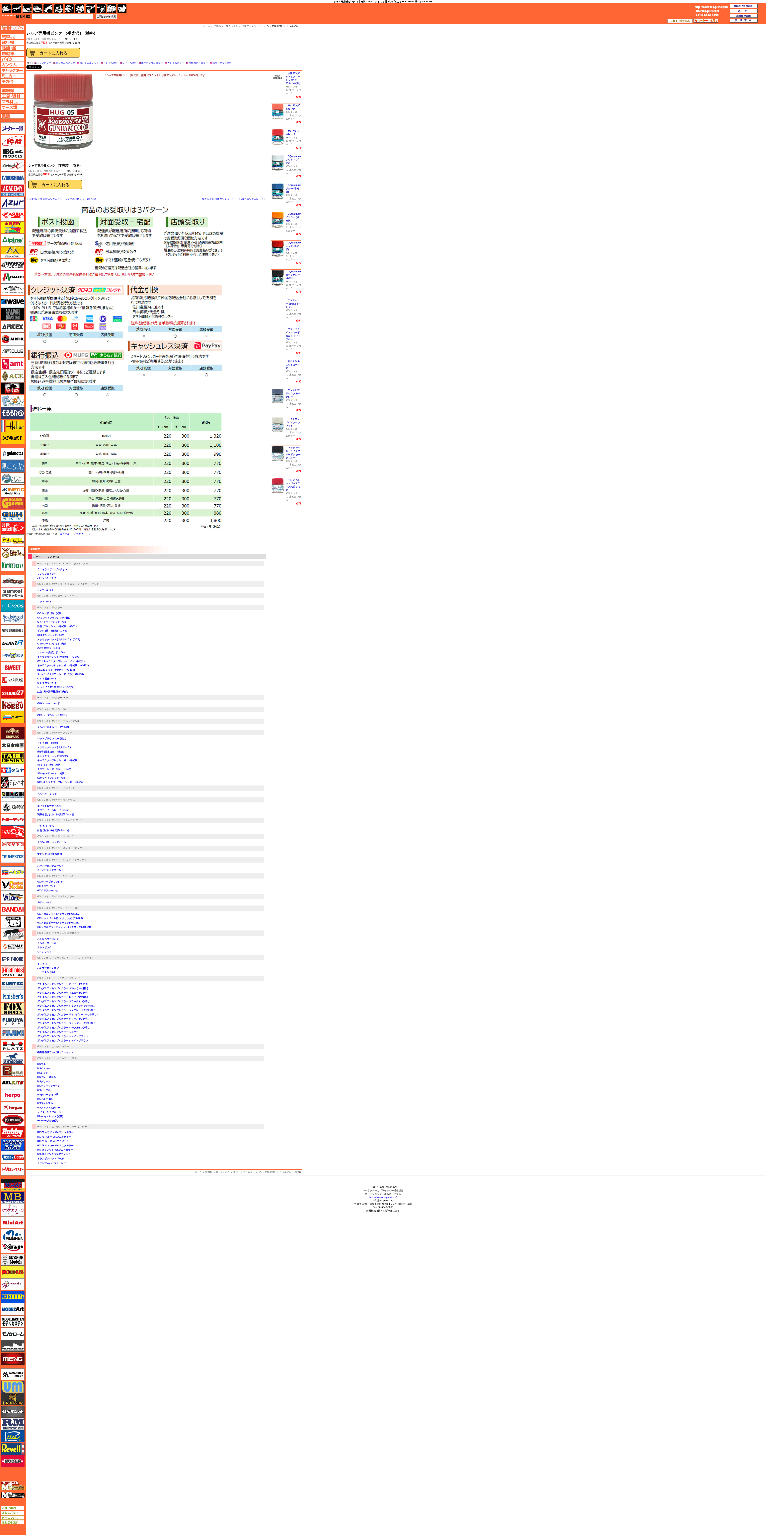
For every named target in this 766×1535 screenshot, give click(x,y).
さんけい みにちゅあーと (13, 593)
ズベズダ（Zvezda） (13, 717)
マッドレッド (44, 601)
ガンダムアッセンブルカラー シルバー (58, 1032)
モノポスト (13, 1346)
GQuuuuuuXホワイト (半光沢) (293, 160)
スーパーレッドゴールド (50, 870)
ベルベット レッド (47, 793)
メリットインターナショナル (13, 1284)
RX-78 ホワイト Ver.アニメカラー (55, 1132)
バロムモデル (13, 897)
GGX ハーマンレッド (48, 703)
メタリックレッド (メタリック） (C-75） (59, 639)
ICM (13, 141)
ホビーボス (13, 1157)
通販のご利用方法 (744, 6)
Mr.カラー (57, 607)
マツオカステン (13, 1210)
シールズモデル (13, 618)
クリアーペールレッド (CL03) (53, 810)
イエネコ (42, 963)
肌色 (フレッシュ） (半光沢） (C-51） (57, 626)
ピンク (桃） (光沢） (48, 743)
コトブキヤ (13, 565)
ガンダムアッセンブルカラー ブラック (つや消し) (63, 1001)
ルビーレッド (44, 902)
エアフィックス (13, 339)
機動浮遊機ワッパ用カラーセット (55, 1052)
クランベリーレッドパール (51, 842)
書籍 (121, 8)
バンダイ (13, 909)
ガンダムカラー (175, 63)
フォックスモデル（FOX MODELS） (13, 1009)
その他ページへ (12, 81)
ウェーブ (13, 302)
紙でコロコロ (13, 466)
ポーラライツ (13, 1120)
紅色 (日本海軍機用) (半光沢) (52, 691)
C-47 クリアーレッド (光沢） (53, 622)
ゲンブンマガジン (13, 540)
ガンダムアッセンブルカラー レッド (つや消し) (62, 997)
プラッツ (13, 1046)
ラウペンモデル (13, 1424)
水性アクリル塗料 (222, 63)
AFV (12, 36)
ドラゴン (13, 844)
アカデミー (13, 190)
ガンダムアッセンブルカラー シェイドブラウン (62, 1040)
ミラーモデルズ (13, 1260)
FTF (13, 388)
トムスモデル (13, 832)
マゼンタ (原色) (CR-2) (49, 854)
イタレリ (13, 277)
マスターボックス (13, 1198)
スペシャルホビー (13, 705)
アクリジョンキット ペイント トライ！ (73, 957)
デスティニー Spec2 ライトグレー (293, 304)
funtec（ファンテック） (13, 984)
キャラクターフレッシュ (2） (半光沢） (58, 760)
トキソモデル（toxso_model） (13, 807)
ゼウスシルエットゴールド (293, 364)
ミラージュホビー (13, 1247)
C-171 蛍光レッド (47, 678)
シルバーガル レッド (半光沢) (53, 727)
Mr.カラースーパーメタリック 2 (69, 860)
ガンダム (69, 8)
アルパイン (13, 240)
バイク (47, 8)
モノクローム (13, 1334)
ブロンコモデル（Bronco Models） (13, 1058)
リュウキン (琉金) (46, 972)
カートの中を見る (706, 21)
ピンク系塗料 (110, 63)
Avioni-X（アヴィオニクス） (13, 166)
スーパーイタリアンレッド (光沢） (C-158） (61, 674)
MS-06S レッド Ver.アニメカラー (55, 1149)
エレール (13, 426)
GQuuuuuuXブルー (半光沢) (293, 188)
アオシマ (13, 178)
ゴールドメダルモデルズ (13, 553)
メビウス (13, 1272)
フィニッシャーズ (13, 996)
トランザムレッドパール (50, 1158)
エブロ (13, 413)
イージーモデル (13, 252)
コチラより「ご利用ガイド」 (75, 533)
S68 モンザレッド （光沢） (52, 773)
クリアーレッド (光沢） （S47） (54, 769)
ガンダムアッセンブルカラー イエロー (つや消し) (63, 992)
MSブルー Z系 (44, 1098)
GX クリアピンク (46, 886)
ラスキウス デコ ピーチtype (52, 569)
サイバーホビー (13, 581)
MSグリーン (43, 1081)
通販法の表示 (12, 1522)
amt (13, 364)
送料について (12, 1517)
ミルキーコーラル (46, 943)
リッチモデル (13, 1436)
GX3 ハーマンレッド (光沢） (52, 715)
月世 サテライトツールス (13, 528)
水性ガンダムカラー (52, 39)
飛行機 (16, 8)
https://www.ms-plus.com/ (383, 1197)
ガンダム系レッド (89, 63)
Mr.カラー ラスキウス (63, 799)
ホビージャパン (13, 1132)
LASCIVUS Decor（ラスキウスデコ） (72, 563)
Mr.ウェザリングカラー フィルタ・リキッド (75, 584)
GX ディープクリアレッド (51, 881)
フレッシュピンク (46, 573)
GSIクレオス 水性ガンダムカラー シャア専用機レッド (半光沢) (62, 199)
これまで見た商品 (680, 20)
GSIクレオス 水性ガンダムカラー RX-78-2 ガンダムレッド (231, 199)
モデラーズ (13, 1297)
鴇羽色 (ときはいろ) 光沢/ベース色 (55, 814)
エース (13, 376)
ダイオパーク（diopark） (13, 733)
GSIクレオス (35, 171)
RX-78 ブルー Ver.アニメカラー (54, 1136)
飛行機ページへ (12, 42)
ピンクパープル (45, 826)
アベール (13, 227)
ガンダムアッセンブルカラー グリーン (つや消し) (63, 1018)
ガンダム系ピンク (65, 63)
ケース (111, 8)
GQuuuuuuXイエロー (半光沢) (293, 217)
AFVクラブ (13, 351)
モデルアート (13, 1309)
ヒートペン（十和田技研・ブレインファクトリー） (13, 934)
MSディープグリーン (48, 1085)
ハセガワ (13, 872)
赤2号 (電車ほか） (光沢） (51, 751)
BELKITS (13, 1083)
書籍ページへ (12, 116)
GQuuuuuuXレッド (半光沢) (293, 246)
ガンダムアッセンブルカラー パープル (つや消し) (63, 1027)
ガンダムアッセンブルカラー (67, 978)
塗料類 (208, 1172)
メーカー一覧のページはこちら (13, 128)
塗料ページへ (12, 90)
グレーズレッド (45, 589)
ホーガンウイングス (13, 1108)
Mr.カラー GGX (60, 697)
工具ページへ (12, 96)
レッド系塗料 (129, 63)
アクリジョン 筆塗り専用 (65, 933)
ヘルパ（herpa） (13, 1095)
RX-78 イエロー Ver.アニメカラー (55, 1145)
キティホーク (13, 479)
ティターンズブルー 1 (49, 1112)
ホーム (198, 1172)
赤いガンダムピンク (293, 107)
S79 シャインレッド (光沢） (52, 777)
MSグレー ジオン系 (47, 1094)
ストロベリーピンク (48, 938)
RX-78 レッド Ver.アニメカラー (54, 1141)
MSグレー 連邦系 (46, 1077)
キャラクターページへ (12, 70)
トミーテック (13, 820)
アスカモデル (13, 215)
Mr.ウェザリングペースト (65, 595)
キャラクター (58, 8)
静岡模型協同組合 (13, 630)
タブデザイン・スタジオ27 (13, 758)
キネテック (13, 491)
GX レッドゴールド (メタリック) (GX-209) (60, 918)
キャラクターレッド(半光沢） (53, 756)
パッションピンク (46, 578)
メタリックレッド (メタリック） (54, 747)
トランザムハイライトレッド (52, 1163)
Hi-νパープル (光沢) (47, 1120)
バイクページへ (12, 59)
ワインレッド (44, 951)
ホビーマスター (13, 1170)
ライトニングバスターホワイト (293, 422)
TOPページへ (12, 27)
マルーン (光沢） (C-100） (51, 652)
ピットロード (13, 959)
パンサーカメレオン (48, 967)
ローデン (13, 1461)
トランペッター (13, 857)
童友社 (13, 795)
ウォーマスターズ (13, 314)
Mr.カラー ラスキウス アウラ (67, 820)
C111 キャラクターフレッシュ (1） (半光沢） (61, 661)
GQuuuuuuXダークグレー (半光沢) (293, 275)
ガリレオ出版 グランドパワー (13, 503)
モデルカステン (13, 1321)
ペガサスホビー (13, 1070)
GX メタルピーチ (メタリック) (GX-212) (58, 922)
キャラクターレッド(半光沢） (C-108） (59, 656)
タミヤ (13, 770)
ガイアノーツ (13, 454)
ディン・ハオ (13, 782)
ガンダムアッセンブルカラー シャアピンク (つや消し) (66, 1005)
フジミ (13, 1033)
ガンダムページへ (12, 64)
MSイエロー (43, 1068)
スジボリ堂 (13, 680)
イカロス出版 (13, 265)
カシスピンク (44, 947)
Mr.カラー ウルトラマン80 (66, 721)
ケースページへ (12, 107)
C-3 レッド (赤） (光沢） (50, 613)
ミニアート (13, 1222)
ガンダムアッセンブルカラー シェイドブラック (62, 1036)
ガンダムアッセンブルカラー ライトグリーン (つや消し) (67, 1014)
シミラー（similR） (13, 643)
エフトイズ (13, 401)
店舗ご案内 (12, 1508)
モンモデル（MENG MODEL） (13, 1359)
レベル (13, 1449)
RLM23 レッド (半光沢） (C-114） (56, 669)
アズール (13, 203)
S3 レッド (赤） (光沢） (50, 764)
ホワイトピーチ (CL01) (49, 805)
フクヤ (13, 1021)
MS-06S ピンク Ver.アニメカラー (55, 1154)
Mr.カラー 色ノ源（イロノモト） (69, 848)
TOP (16, 16)
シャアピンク (44, 63)
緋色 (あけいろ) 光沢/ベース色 (53, 830)
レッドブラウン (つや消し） (52, 738)
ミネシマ (13, 1235)
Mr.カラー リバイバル (63, 836)
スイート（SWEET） (13, 668)
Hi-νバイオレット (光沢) (50, 1116)
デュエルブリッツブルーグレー (293, 393)
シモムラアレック (13, 655)
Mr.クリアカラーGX (62, 876)
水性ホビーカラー (198, 63)
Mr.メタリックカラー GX (65, 908)
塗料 (79, 8)
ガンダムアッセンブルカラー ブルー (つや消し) (62, 988)
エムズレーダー (13, 1486)
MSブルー (42, 1064)
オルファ (13, 438)
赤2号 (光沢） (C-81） (49, 648)
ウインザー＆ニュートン (13, 289)
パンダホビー (13, 922)
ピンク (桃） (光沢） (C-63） (52, 630)
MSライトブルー (46, 1103)
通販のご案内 (12, 1513)
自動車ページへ (12, 53)
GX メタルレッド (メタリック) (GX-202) (58, 913)
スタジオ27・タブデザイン (13, 692)
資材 (101, 8)
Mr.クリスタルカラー (63, 896)
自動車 (37, 8)
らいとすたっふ (13, 1412)
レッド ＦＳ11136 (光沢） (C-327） (56, 687)
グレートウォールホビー (13, 516)
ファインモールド (13, 971)
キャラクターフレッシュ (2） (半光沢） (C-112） (63, 665)
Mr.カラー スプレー (62, 732)
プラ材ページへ (12, 101)
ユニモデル (13, 1374)
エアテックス (13, 327)
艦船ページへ (12, 48)
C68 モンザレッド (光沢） (51, 635)
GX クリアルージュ (47, 890)
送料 (744, 11)
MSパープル (43, 1090)
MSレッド (42, 1072)
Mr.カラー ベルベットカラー (67, 788)
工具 (90, 8)
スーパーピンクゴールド (50, 865)
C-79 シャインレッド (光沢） (53, 643)
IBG (13, 153)
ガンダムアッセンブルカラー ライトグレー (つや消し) (66, 1023)
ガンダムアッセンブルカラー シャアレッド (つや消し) (66, 1010)
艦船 (27, 8)
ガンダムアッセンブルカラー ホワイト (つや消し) (63, 984)
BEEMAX (13, 947)
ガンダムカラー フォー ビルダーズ (70, 1126)
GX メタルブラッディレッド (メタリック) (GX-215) (64, 927)
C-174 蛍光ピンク (47, 683)
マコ (13, 1185)
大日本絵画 (13, 745)
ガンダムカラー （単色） (65, 1058)
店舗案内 (744, 21)
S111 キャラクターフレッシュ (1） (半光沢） (61, 782)
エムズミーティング (13, 1495)
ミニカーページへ (12, 75)
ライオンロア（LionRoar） (13, 1399)
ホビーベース (13, 1145)
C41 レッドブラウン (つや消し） (55, 617)
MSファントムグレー (48, 1107)
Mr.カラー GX (59, 709)
